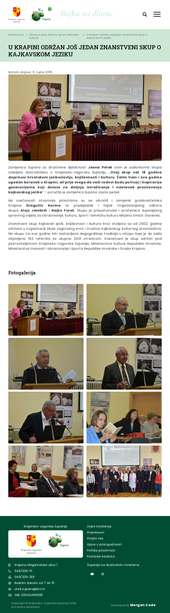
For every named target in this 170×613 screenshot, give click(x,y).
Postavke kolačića (101, 556)
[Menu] (157, 14)
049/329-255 (25, 577)
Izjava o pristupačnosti (104, 544)
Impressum (95, 532)
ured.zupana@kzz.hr (30, 589)
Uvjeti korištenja (99, 526)
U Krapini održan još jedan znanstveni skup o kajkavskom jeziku (117, 36)
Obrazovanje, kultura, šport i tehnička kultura (54, 36)
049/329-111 (23, 571)
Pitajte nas (95, 538)
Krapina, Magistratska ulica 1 (36, 565)
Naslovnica (16, 34)
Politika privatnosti (101, 550)
